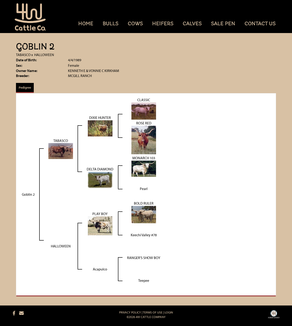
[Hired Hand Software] (273, 315)
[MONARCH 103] (143, 168)
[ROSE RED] (143, 139)
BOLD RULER (144, 203)
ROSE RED (143, 123)
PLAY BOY (100, 213)
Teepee (143, 280)
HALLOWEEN (44, 54)
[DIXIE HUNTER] (100, 128)
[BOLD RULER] (143, 214)
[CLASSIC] (143, 110)
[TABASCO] (60, 150)
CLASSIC (143, 100)
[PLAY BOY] (100, 225)
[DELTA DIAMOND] (100, 179)
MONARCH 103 (143, 158)
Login (168, 312)
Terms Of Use (152, 312)
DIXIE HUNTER (100, 117)
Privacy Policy (130, 312)
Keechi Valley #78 (144, 235)
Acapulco (100, 269)
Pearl (144, 188)
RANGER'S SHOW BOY (143, 257)
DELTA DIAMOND (100, 169)
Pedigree (25, 87)
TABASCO (23, 54)
